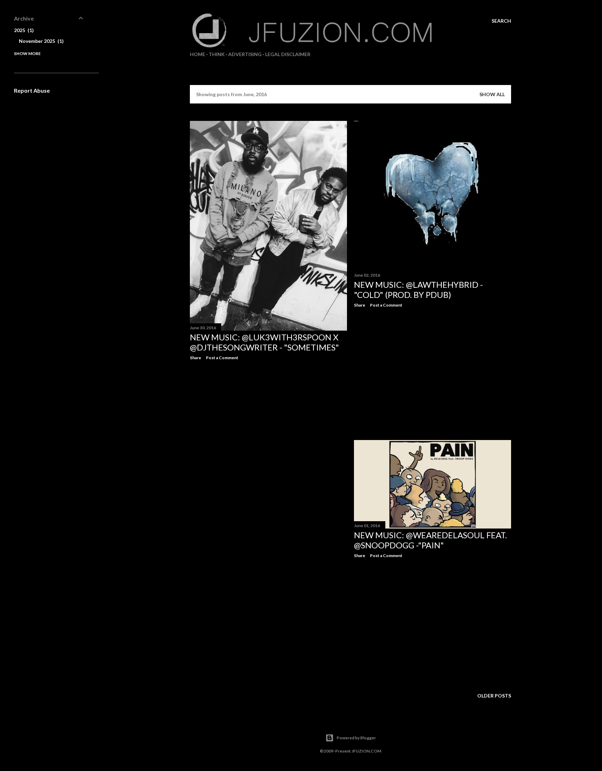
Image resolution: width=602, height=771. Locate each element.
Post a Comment (222, 357)
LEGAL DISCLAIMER (287, 54)
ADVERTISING (245, 54)
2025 (23, 30)
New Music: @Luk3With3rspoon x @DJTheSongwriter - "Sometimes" (264, 342)
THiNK (217, 54)
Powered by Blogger (356, 737)
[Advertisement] (268, 426)
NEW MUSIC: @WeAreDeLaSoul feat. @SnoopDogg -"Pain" (430, 540)
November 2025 (40, 41)
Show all (492, 94)
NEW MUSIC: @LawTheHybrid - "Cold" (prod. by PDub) (418, 289)
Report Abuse (32, 90)
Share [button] (195, 357)
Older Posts (494, 696)
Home (197, 54)
